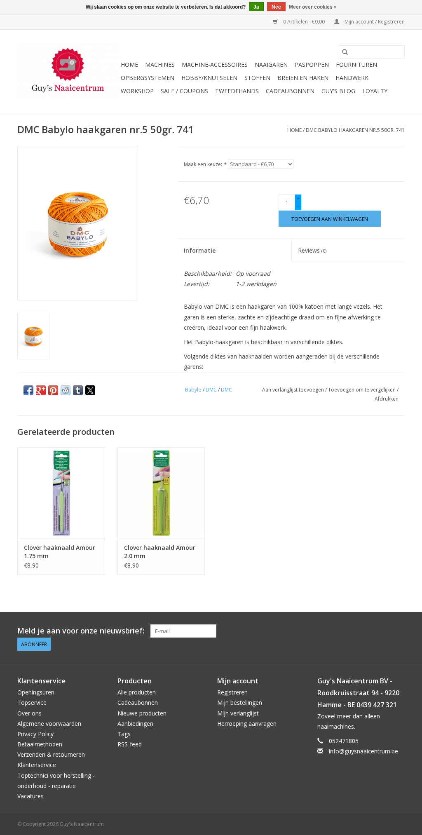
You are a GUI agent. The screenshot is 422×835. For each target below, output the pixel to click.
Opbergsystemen (147, 78)
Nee (276, 7)
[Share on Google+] (41, 390)
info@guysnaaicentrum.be (363, 751)
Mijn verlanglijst (238, 713)
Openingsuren (35, 692)
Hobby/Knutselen (209, 78)
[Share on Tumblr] (78, 390)
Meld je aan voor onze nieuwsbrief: (80, 630)
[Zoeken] (345, 52)
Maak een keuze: (205, 164)
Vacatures (30, 796)
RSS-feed (129, 744)
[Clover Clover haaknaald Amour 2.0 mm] (161, 493)
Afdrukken (387, 398)
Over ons (29, 713)
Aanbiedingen (135, 723)
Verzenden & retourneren (51, 754)
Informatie (200, 250)
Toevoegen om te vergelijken (362, 389)
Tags (124, 734)
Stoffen (257, 78)
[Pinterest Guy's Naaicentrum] (383, 631)
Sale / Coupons (184, 91)
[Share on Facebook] (28, 390)
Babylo (193, 389)
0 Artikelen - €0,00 (304, 21)
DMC (211, 389)
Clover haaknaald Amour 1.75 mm (59, 552)
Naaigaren (271, 64)
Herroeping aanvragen (247, 723)
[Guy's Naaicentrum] (67, 71)
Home (129, 64)
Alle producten (136, 692)
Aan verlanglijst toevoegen (293, 389)
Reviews (312, 250)
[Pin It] (53, 390)
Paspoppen (312, 64)
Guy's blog (338, 91)
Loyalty (374, 91)
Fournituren (356, 64)
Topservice (32, 702)
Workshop (137, 91)
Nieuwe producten (141, 713)
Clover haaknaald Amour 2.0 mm (159, 552)
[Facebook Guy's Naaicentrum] (368, 631)
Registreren (232, 692)
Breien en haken (302, 78)
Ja (256, 7)
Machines (160, 64)
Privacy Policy (35, 734)
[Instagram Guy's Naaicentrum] (398, 631)
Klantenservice (36, 765)
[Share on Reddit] (65, 390)
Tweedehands (237, 91)
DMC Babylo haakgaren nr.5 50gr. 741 (355, 130)
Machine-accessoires (215, 64)
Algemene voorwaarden (49, 723)
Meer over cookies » (313, 7)
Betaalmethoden (39, 744)
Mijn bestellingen (239, 702)
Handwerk (351, 78)
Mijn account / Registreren (374, 21)
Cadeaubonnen (290, 91)
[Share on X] (90, 390)
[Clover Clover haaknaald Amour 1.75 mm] (61, 493)
